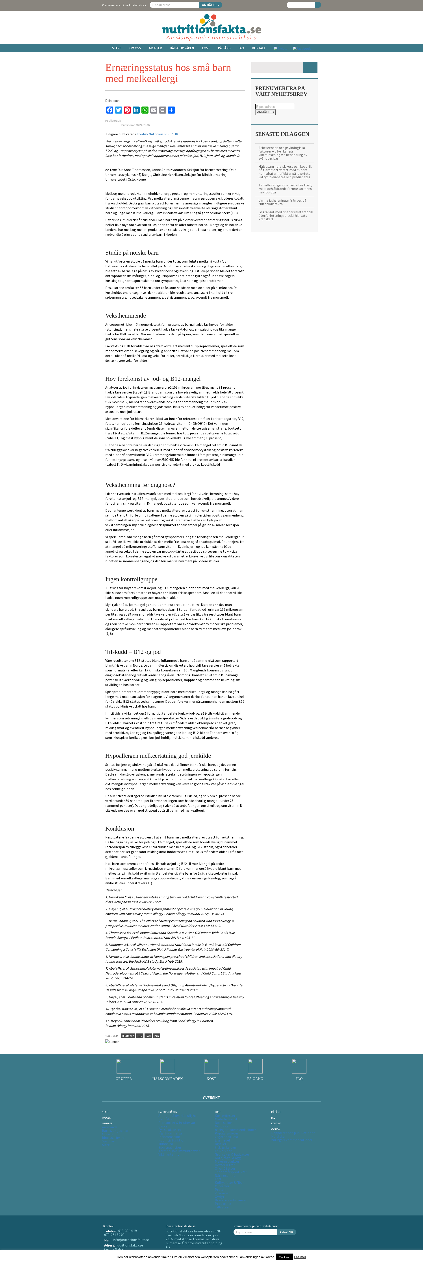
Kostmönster (225, 1115)
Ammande (109, 1127)
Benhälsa (165, 1119)
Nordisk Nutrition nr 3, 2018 (157, 134)
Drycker (220, 1144)
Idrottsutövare (113, 1137)
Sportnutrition (169, 1147)
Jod (148, 1036)
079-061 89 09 (114, 1234)
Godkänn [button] (284, 1257)
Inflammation (169, 1136)
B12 (139, 1036)
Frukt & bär (223, 1151)
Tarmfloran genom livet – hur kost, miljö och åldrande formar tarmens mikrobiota (285, 188)
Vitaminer (222, 1193)
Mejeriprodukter (227, 1161)
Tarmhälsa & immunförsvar (179, 1151)
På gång (224, 48)
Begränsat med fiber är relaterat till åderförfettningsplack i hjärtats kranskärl (286, 215)
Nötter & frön (225, 1165)
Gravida (107, 1134)
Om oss (135, 48)
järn (156, 1036)
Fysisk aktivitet (169, 1129)
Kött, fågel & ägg (228, 1158)
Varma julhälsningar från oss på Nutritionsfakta (282, 202)
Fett (218, 1179)
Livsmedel (222, 1140)
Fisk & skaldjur (225, 1147)
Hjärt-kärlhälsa (170, 1133)
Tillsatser (222, 1207)
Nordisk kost (224, 1122)
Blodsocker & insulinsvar (176, 1122)
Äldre (106, 1144)
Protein (220, 1189)
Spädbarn (109, 1141)
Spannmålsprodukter (231, 1172)
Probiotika (223, 1203)
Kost (206, 48)
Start (116, 48)
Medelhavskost (226, 1119)
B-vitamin (128, 1036)
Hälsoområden (182, 48)
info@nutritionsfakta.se (131, 1239)
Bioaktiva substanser (231, 1200)
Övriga (275, 1129)
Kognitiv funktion (171, 1140)
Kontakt (259, 48)
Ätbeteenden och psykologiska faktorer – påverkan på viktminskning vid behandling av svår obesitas (283, 152)
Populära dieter (226, 1133)
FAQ (241, 48)
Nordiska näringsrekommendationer (235, 1128)
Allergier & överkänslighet (178, 1115)
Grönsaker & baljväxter (232, 1154)
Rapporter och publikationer (293, 1133)
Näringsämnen (226, 1175)
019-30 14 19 (127, 1230)
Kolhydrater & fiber (229, 1182)
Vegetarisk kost (226, 1136)
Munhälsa (165, 1144)
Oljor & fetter (225, 1168)
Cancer (163, 1126)
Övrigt (219, 1196)
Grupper (155, 48)
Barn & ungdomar (115, 1130)
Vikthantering (169, 1154)
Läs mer (300, 1256)
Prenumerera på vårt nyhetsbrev (124, 5)
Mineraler (222, 1186)
